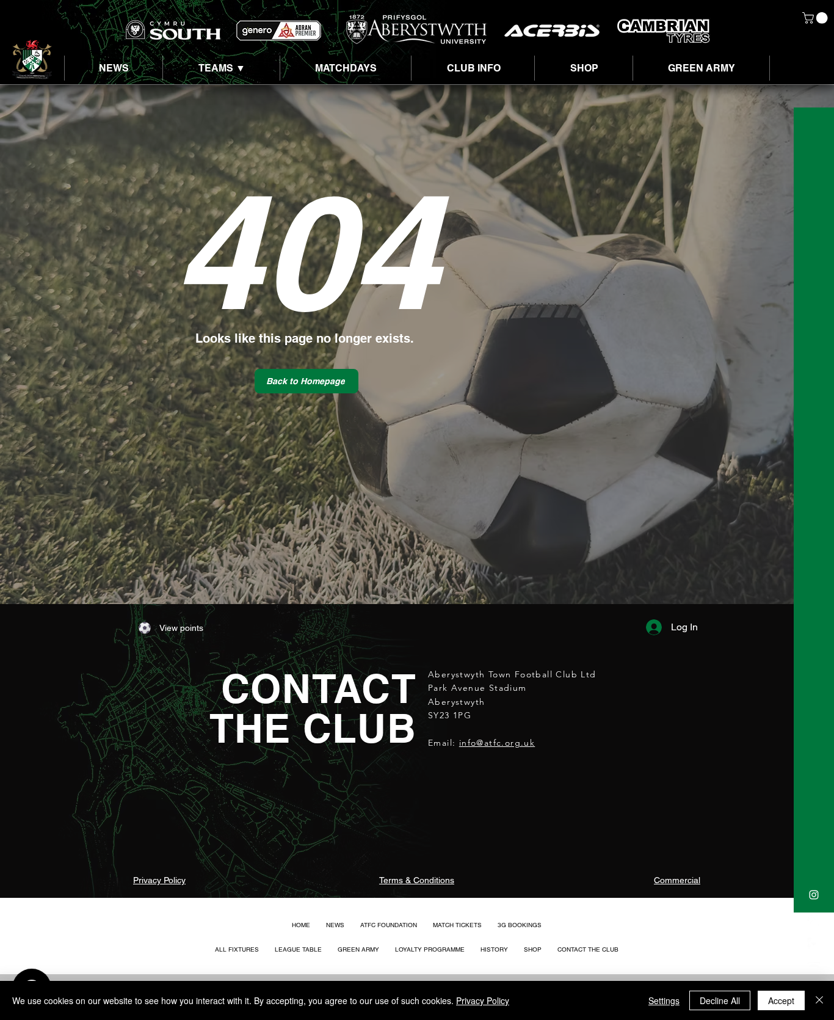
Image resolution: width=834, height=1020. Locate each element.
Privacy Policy (482, 1000)
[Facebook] (814, 944)
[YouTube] (814, 968)
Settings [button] (664, 1000)
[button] (816, 18)
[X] (814, 919)
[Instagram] (814, 895)
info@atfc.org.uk (497, 742)
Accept (781, 1000)
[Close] (819, 1000)
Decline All (720, 1000)
